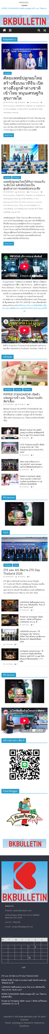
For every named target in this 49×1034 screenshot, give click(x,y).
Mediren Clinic (12, 205)
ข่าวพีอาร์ (20, 109)
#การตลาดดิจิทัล (9, 308)
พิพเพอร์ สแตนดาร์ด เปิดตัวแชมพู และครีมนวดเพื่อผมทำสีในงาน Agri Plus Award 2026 (32, 432)
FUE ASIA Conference (26, 202)
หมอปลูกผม (7, 112)
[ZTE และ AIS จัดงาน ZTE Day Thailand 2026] (24, 538)
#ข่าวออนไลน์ (22, 308)
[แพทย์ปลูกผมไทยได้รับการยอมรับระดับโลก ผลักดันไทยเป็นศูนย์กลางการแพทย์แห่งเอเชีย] (24, 146)
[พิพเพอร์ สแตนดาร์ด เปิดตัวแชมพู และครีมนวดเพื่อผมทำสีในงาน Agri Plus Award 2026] (9, 428)
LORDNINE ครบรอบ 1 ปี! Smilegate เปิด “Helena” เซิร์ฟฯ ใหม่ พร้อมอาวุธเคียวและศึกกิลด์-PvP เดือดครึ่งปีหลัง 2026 (32, 636)
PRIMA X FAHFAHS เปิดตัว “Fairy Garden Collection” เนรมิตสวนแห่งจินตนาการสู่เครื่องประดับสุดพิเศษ (31, 480)
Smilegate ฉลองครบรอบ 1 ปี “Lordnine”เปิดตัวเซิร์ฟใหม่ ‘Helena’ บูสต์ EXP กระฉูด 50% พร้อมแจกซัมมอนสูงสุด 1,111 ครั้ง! (32, 656)
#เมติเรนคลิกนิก (26, 199)
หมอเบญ (15, 112)
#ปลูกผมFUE (20, 106)
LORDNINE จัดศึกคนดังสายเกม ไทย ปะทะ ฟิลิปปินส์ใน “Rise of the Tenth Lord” (32, 605)
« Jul (23, 967)
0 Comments (34, 102)
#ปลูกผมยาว (40, 106)
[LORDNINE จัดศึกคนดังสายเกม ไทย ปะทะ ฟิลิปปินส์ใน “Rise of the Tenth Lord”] (9, 601)
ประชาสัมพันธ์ (19, 209)
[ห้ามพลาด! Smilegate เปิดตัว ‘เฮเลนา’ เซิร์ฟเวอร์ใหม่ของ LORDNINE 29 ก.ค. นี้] (9, 615)
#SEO (30, 308)
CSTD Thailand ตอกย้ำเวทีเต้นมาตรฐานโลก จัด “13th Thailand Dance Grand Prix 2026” (32, 448)
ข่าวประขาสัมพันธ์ (9, 109)
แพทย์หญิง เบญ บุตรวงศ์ (11, 212)
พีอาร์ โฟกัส (38, 109)
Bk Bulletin (22, 102)
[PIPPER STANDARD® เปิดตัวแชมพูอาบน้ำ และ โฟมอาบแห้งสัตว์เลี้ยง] (24, 362)
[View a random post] (45, 30)
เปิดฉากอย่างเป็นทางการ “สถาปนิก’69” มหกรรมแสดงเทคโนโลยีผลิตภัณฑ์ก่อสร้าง (31, 464)
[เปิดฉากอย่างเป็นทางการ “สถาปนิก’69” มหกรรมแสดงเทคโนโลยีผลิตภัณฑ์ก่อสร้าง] (9, 460)
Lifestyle (18, 389)
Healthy (7, 73)
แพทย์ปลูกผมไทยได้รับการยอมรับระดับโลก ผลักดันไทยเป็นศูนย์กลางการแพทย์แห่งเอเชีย (24, 185)
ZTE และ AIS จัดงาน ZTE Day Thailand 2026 (21, 571)
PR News (16, 177)
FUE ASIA (14, 202)
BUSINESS (8, 389)
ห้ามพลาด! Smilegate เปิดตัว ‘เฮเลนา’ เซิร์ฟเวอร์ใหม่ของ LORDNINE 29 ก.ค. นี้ (31, 619)
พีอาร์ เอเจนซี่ (28, 109)
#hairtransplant (9, 106)
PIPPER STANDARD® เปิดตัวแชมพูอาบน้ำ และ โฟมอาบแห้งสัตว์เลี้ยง (22, 397)
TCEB (21, 205)
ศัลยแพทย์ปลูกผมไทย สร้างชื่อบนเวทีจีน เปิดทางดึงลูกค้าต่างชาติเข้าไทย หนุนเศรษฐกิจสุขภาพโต (23, 88)
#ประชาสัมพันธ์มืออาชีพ (37, 305)
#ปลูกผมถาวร (30, 106)
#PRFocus (22, 305)
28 (29, 957)
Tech (16, 565)
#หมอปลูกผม (7, 199)
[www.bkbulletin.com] (4, 30)
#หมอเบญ (16, 199)
